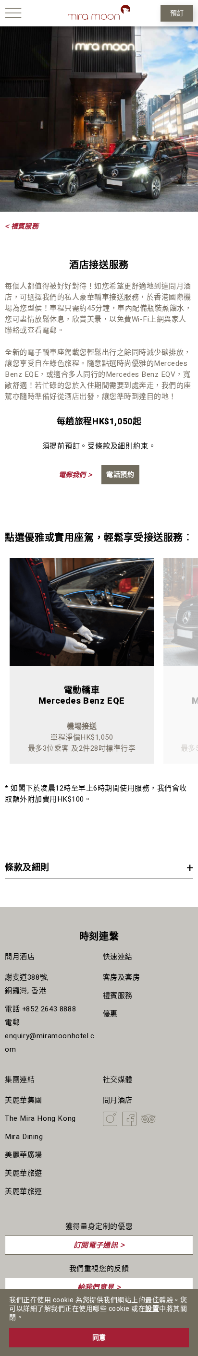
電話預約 (120, 474)
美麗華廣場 (23, 1155)
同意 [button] (99, 1337)
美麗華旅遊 (23, 1173)
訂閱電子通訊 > (99, 1245)
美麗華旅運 (23, 1191)
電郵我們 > (75, 475)
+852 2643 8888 (49, 1009)
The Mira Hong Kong (40, 1118)
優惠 (110, 1013)
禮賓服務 (118, 995)
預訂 (177, 13)
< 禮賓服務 (21, 226)
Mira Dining (24, 1136)
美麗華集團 (23, 1100)
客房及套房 (121, 977)
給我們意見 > (99, 1287)
